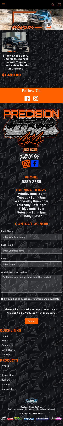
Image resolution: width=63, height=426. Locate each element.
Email (4, 258)
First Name (7, 231)
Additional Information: (14, 272)
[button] (3, 4)
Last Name (7, 244)
